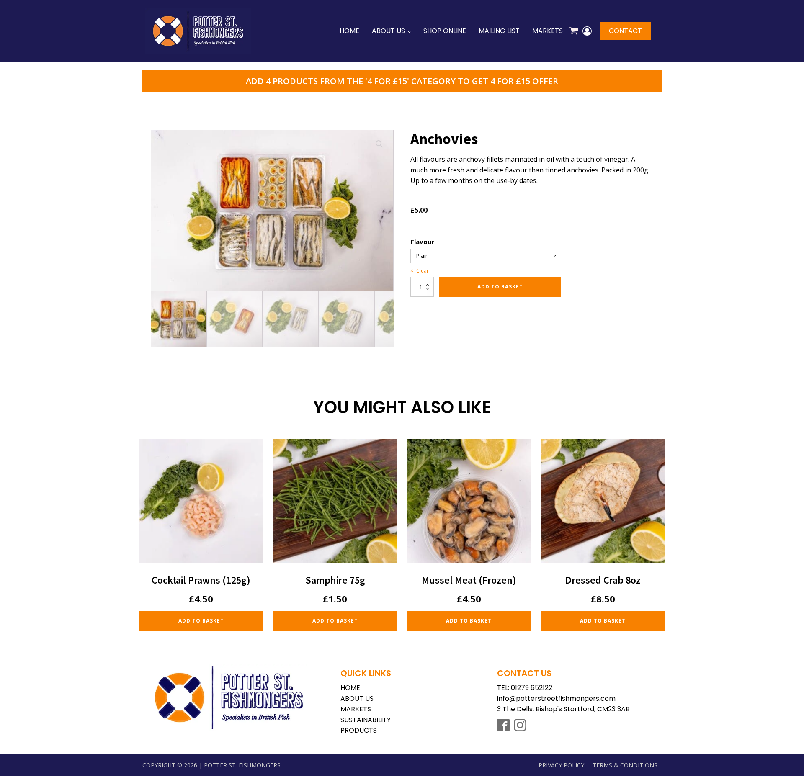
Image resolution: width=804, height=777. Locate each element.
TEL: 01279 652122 (524, 687)
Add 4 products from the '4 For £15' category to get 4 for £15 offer (402, 81)
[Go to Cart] (573, 32)
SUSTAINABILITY (365, 720)
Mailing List (499, 31)
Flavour (422, 241)
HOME (350, 687)
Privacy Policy (561, 765)
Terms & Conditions (625, 765)
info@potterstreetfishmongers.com (556, 698)
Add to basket (500, 286)
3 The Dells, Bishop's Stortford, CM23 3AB (563, 709)
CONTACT (625, 31)
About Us (388, 31)
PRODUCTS (358, 730)
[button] (379, 144)
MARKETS (355, 709)
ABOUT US (357, 698)
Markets (547, 31)
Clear (422, 270)
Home (349, 31)
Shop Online (444, 31)
